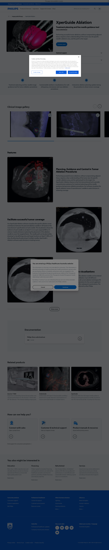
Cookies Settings (36, 72)
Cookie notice (67, 67)
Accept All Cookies (73, 72)
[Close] (79, 57)
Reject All (61, 72)
